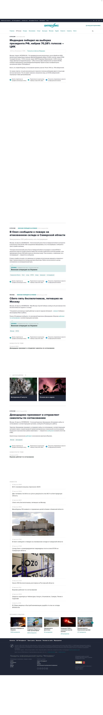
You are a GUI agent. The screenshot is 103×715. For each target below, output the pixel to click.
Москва (51, 31)
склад (27, 275)
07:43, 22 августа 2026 (43, 228)
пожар (36, 275)
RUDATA (39, 664)
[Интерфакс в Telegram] (40, 669)
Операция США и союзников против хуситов (66, 630)
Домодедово (19, 440)
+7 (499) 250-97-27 (61, 652)
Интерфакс (51, 25)
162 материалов (48, 632)
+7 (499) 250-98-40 (51, 652)
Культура (44, 31)
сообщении (50, 431)
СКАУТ (11, 664)
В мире (25, 31)
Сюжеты (69, 31)
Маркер (12, 665)
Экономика (32, 31)
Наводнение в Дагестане (48, 629)
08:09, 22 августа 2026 (21, 411)
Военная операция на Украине (27, 93)
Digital (57, 31)
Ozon (23, 171)
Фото (74, 31)
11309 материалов (15, 632)
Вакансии (38, 640)
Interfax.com (25, 20)
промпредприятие (30, 171)
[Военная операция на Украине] (18, 626)
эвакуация (42, 275)
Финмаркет (42, 20)
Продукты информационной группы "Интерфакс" (32, 656)
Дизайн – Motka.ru (79, 669)
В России (18, 31)
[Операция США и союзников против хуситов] (68, 626)
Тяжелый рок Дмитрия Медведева (36, 51)
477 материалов (82, 632)
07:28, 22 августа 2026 (43, 93)
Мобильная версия (5, 20)
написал (55, 311)
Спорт (38, 31)
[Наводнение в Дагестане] (51, 626)
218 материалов (65, 633)
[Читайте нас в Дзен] (38, 669)
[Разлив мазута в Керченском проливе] (85, 626)
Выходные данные (79, 667)
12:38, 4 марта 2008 (20, 36)
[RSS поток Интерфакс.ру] (45, 669)
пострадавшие (50, 275)
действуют (29, 436)
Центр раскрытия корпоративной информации (47, 665)
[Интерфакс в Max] (47, 669)
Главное (12, 31)
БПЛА (38, 171)
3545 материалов (31, 632)
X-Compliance (13, 662)
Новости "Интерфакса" (42, 661)
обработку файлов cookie (74, 649)
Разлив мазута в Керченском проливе (84, 629)
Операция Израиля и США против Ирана (33, 629)
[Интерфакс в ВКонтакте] (43, 669)
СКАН (38, 662)
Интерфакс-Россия (33, 20)
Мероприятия (58, 640)
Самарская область (15, 171)
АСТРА (11, 666)
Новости (62, 31)
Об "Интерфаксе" (16, 20)
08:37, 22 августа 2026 (42, 295)
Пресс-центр (31, 640)
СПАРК (11, 661)
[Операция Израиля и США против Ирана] (34, 627)
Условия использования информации (83, 666)
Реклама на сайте (48, 640)
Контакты (12, 640)
